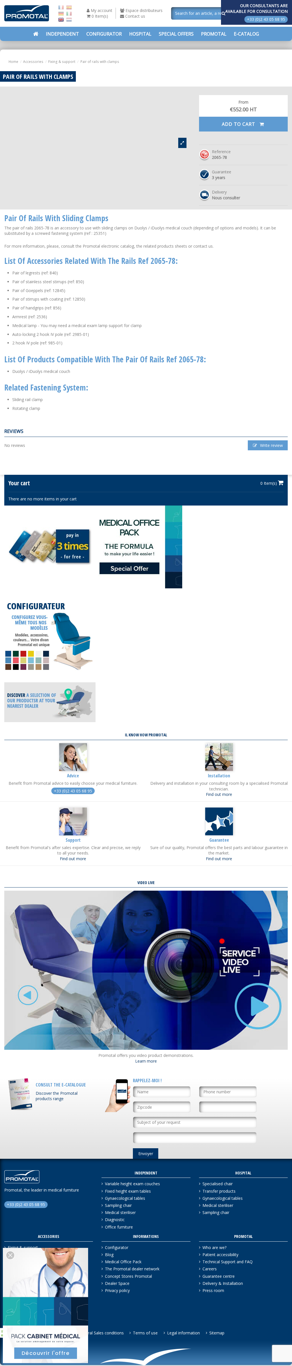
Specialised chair (217, 1183)
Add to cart (239, 124)
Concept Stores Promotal (128, 1276)
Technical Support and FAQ (227, 1261)
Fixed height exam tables (128, 1191)
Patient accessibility (220, 1254)
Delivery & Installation (222, 1283)
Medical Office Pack (123, 1261)
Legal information (183, 1333)
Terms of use (145, 1333)
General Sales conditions (101, 1333)
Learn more (146, 1061)
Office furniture (119, 1227)
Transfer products (219, 1191)
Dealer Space (117, 1283)
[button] (176, 34)
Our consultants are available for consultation (256, 8)
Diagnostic (115, 1219)
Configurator (116, 1247)
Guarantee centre (218, 1276)
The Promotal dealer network (132, 1268)
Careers (209, 1268)
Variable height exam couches (132, 1183)
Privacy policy (117, 1290)
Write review (271, 445)
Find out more (219, 794)
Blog (109, 1254)
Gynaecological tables (125, 1198)
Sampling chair (118, 1205)
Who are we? (214, 1247)
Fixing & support (23, 1247)
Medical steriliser (120, 1212)
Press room (213, 1290)
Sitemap (216, 1333)
